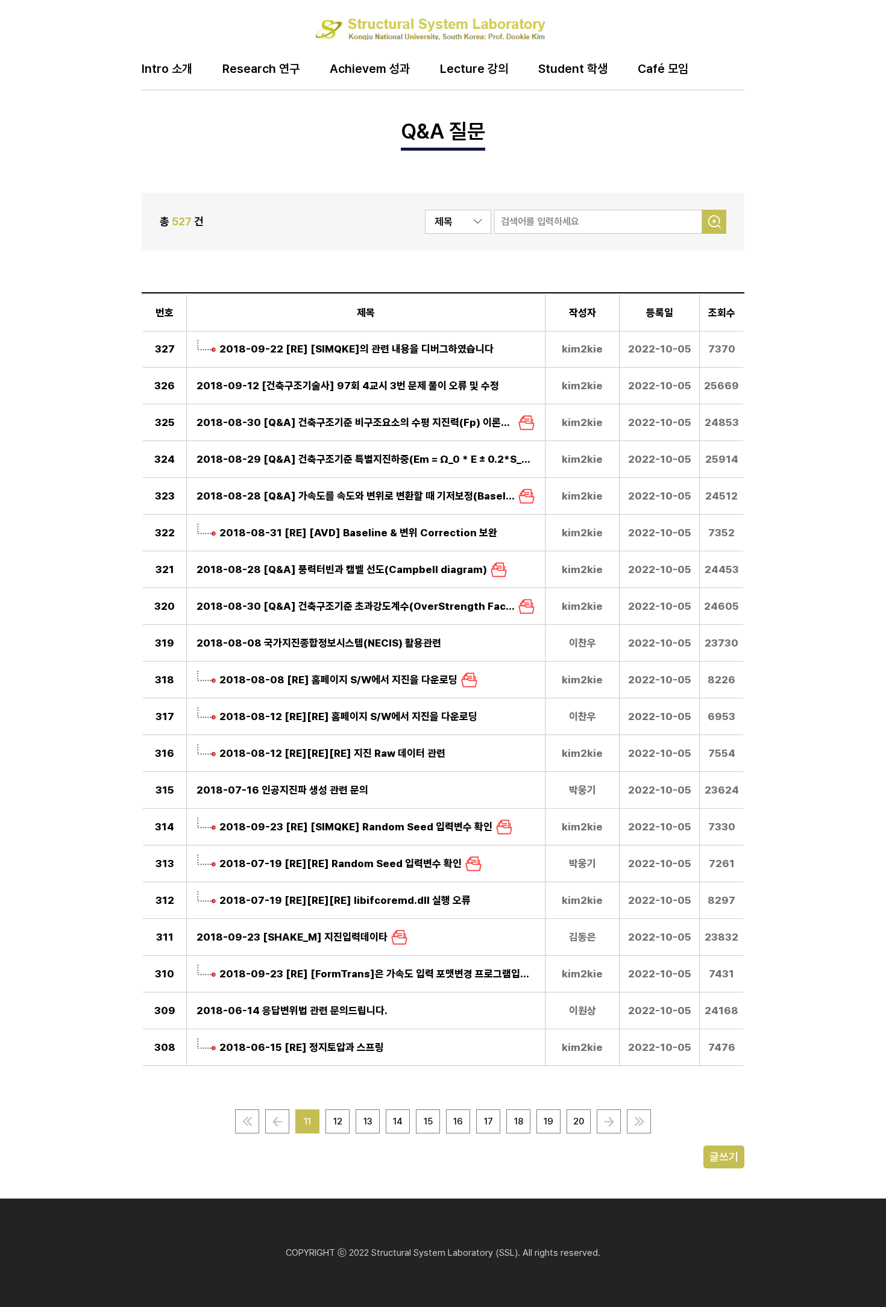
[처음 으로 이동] (247, 1121)
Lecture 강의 (474, 69)
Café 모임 (663, 69)
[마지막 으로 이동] (639, 1121)
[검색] (714, 222)
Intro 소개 (167, 69)
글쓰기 (723, 1156)
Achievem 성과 (370, 69)
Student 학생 (573, 69)
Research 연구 (261, 69)
